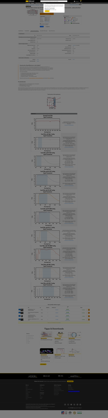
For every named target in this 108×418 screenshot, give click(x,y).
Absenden (47, 11)
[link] (81, 0)
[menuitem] (29, 3)
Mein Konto (76, 1)
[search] (53, 1)
